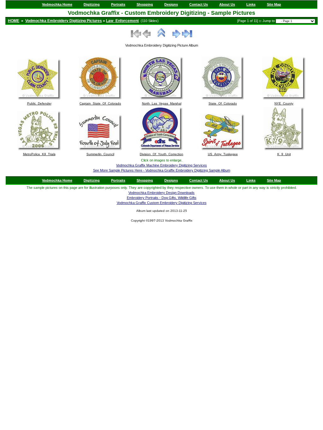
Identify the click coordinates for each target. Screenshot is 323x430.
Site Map (274, 4)
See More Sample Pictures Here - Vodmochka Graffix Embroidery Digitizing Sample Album (161, 170)
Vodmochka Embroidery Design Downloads (161, 193)
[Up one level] (161, 37)
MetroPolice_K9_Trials (39, 154)
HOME (13, 21)
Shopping (145, 4)
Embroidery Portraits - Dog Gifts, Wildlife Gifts (162, 198)
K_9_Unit (284, 154)
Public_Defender (39, 103)
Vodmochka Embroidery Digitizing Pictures (63, 21)
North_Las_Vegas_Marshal (161, 103)
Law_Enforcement (122, 21)
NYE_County (283, 103)
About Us (227, 4)
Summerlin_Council (100, 154)
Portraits (118, 4)
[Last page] (187, 37)
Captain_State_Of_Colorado (100, 103)
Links (250, 4)
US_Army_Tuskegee (223, 154)
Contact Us (198, 4)
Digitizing (92, 4)
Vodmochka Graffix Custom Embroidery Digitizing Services (162, 203)
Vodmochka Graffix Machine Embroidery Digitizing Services (161, 165)
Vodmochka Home (57, 4)
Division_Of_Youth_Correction (161, 154)
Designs (171, 4)
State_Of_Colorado (222, 103)
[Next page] (176, 37)
